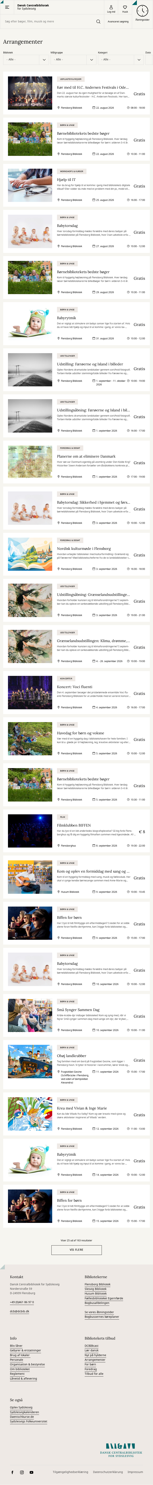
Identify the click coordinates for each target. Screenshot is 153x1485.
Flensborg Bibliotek (97, 1284)
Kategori (102, 52)
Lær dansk (91, 1350)
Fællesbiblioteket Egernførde (104, 1298)
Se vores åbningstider (99, 1312)
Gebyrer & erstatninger (25, 1350)
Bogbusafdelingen (97, 1303)
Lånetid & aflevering (23, 1379)
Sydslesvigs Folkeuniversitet (28, 1421)
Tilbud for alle (94, 1374)
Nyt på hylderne (95, 1355)
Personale (16, 1360)
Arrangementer (95, 1360)
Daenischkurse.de (22, 1417)
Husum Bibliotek (96, 1294)
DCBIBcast (91, 1346)
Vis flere (76, 1250)
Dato (148, 52)
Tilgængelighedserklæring (70, 1472)
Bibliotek (8, 52)
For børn (90, 1364)
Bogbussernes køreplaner (102, 1317)
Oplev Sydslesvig (21, 1407)
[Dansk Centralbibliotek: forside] (121, 1450)
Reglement (17, 1374)
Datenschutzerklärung (108, 1472)
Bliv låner (16, 1346)
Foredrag (91, 1369)
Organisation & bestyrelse (27, 1364)
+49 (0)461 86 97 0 (22, 1302)
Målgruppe (57, 52)
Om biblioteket (20, 1369)
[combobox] (52, 21)
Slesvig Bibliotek (95, 1289)
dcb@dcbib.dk (19, 1311)
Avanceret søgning (118, 21)
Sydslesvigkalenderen (24, 1412)
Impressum (135, 1472)
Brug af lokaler (20, 1355)
